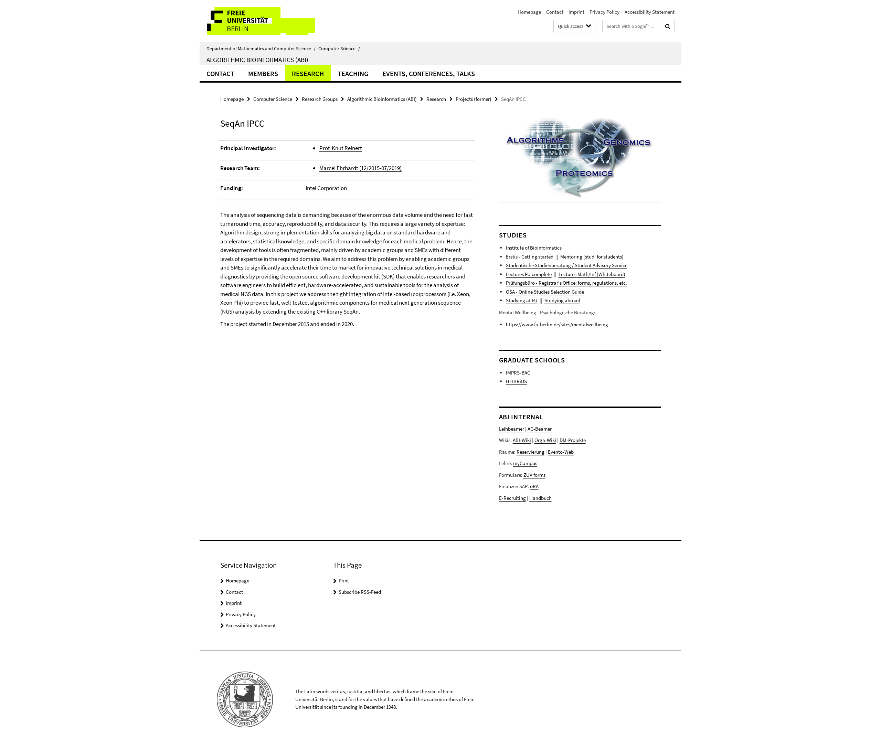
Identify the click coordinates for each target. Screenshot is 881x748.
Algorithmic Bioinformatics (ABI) (257, 59)
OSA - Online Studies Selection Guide (545, 291)
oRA (534, 486)
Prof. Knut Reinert (340, 148)
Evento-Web (561, 452)
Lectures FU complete (529, 274)
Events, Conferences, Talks (428, 73)
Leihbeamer (511, 428)
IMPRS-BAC (518, 372)
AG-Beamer (540, 428)
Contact (554, 12)
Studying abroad (562, 300)
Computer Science (339, 48)
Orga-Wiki (545, 440)
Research (308, 73)
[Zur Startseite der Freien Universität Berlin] (257, 21)
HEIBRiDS (516, 381)
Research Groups (320, 99)
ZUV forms (534, 475)
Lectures (567, 274)
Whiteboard (611, 274)
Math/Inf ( (587, 274)
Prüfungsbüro (520, 283)
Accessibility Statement (650, 12)
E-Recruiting (512, 498)
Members (263, 73)
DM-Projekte (573, 440)
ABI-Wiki (522, 440)
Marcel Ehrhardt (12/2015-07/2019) (360, 168)
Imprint (576, 12)
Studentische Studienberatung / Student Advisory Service (566, 265)
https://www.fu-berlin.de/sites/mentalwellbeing (557, 324)
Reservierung (530, 452)
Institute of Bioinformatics (534, 247)
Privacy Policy (604, 12)
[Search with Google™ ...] (667, 26)
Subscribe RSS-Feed (360, 592)
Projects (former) (473, 99)
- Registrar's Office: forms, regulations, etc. (581, 283)
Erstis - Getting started (529, 256)
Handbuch (540, 498)
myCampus (525, 463)
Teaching (353, 73)
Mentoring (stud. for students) (592, 256)
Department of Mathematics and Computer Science (261, 48)
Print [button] (344, 580)
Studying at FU (522, 300)
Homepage (529, 12)
